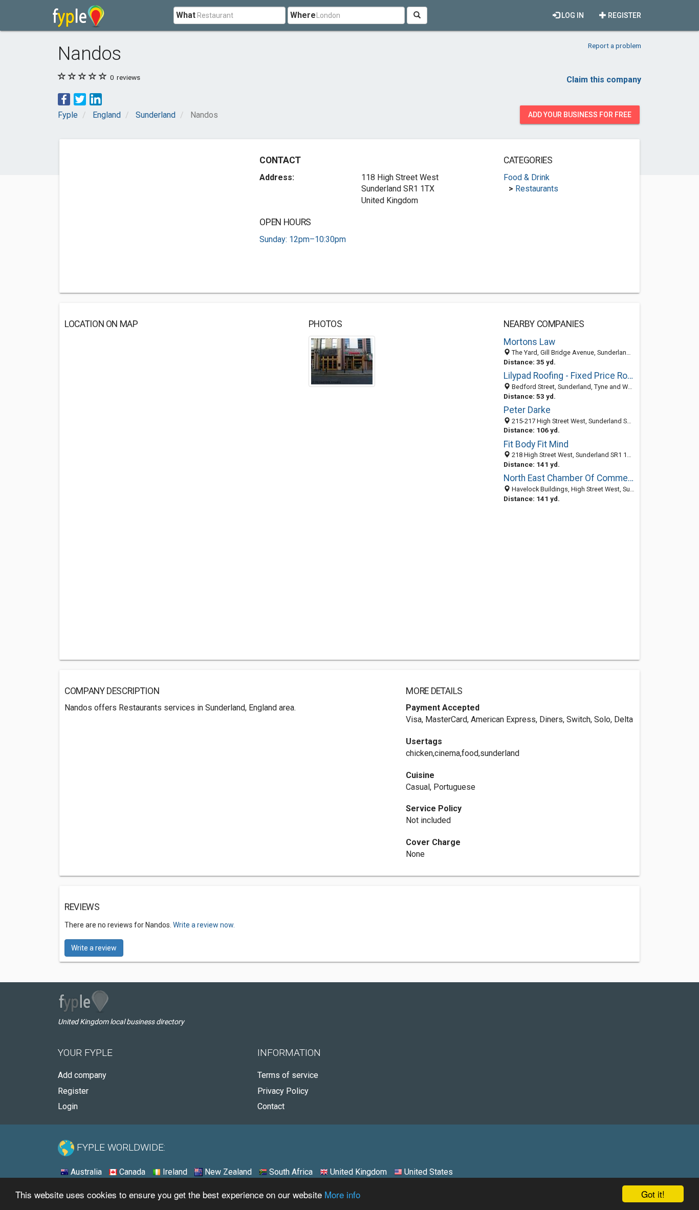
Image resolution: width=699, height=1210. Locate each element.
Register (623, 15)
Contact (271, 1106)
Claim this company (603, 79)
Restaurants (536, 188)
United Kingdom (357, 1172)
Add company (82, 1075)
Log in (572, 15)
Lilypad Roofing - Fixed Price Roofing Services (569, 376)
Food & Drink (527, 177)
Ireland (174, 1172)
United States (427, 1172)
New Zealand (227, 1172)
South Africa (290, 1172)
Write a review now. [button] (204, 925)
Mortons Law (529, 342)
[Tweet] (80, 98)
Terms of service (287, 1075)
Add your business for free (579, 115)
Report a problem (614, 45)
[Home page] (78, 15)
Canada (131, 1172)
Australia (85, 1172)
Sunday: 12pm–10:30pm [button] (302, 239)
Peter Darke (527, 410)
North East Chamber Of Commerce (569, 478)
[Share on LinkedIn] (96, 98)
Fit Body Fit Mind (536, 444)
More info (342, 1194)
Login (68, 1106)
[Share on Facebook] (64, 98)
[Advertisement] (150, 216)
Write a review (94, 948)
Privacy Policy (283, 1091)
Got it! (653, 1193)
